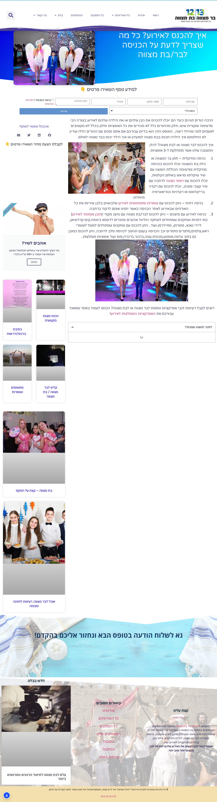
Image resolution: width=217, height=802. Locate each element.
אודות (141, 15)
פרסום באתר (108, 757)
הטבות (108, 741)
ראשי (156, 15)
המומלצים (77, 15)
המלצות (108, 749)
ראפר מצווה (174, 181)
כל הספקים (97, 15)
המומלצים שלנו (109, 734)
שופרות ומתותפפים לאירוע (137, 203)
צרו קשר (42, 15)
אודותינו (108, 710)
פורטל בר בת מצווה (187, 726)
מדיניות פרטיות (108, 796)
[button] (11, 15)
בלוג (60, 15)
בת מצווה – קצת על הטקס (34, 491)
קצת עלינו (180, 710)
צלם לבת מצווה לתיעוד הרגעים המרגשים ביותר (36, 776)
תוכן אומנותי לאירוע (87, 214)
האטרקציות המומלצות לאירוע (133, 314)
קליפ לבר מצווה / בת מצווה (50, 392)
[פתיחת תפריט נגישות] (6, 795)
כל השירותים (122, 15)
